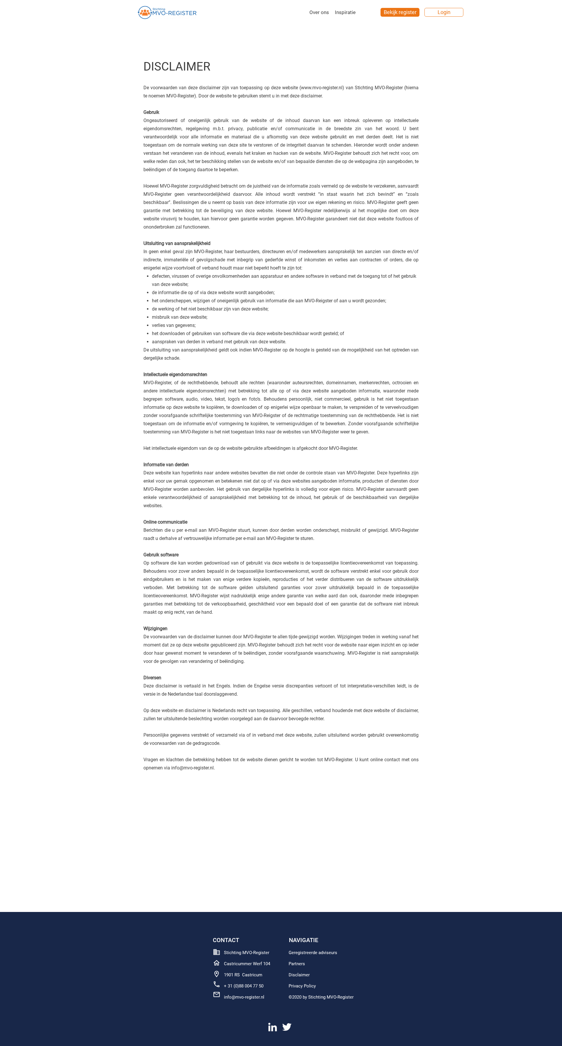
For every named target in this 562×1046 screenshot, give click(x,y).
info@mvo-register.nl (244, 997)
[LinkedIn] (272, 1027)
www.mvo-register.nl (321, 87)
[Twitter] (287, 1027)
